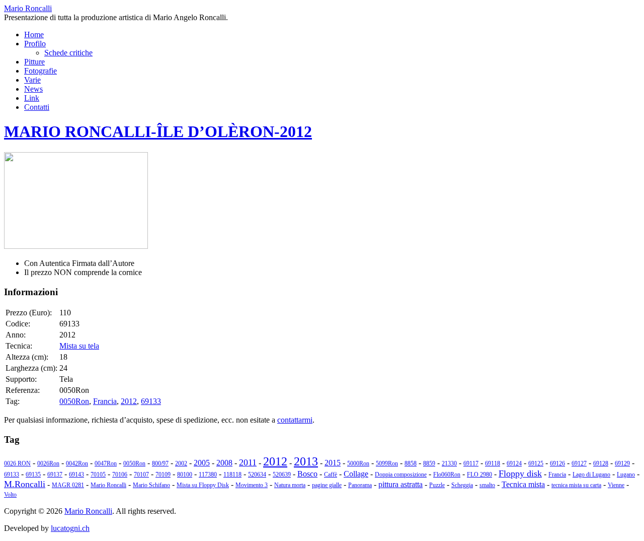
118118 (232, 474)
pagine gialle (327, 485)
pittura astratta (400, 484)
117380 (208, 474)
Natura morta (289, 485)
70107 (141, 474)
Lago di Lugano (591, 474)
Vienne (616, 485)
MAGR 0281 (68, 485)
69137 (54, 474)
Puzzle (437, 485)
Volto (10, 494)
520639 (282, 474)
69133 (151, 401)
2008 (224, 462)
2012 (129, 401)
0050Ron (74, 401)
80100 (184, 474)
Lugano (626, 474)
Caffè (330, 474)
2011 (248, 462)
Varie (32, 80)
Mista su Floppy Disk (203, 485)
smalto (487, 485)
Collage (356, 473)
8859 (429, 463)
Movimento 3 (251, 485)
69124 (514, 463)
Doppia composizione (401, 474)
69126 (557, 463)
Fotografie (40, 70)
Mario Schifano (151, 485)
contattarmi (294, 420)
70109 (163, 474)
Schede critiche (68, 52)
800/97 (160, 463)
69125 (535, 463)
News (33, 89)
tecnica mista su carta (576, 485)
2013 (306, 461)
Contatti (36, 107)
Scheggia (462, 485)
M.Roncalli (24, 484)
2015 (333, 462)
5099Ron (387, 463)
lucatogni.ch (70, 528)
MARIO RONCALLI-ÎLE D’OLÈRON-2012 (158, 131)
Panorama (360, 485)
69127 (579, 463)
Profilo (35, 43)
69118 (492, 463)
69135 (33, 474)
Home (34, 34)
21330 (449, 463)
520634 (257, 474)
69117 (470, 463)
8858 (411, 463)
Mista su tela (79, 346)
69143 (76, 474)
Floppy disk (520, 473)
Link (31, 98)
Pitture (34, 61)
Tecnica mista (523, 484)
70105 (98, 474)
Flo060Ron (446, 474)
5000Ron (358, 463)
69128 (600, 463)
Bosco (307, 473)
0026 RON (17, 463)
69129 (622, 463)
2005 (202, 462)
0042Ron (77, 463)
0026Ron (48, 463)
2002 (181, 463)
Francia (105, 401)
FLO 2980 (479, 474)
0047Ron (106, 463)
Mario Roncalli (108, 485)
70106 (119, 474)
